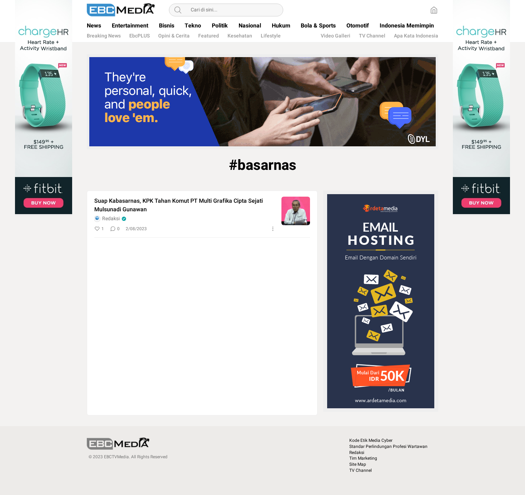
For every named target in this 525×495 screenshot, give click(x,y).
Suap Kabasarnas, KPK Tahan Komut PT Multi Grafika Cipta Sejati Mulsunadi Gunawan (178, 205)
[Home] (434, 10)
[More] (273, 229)
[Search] (177, 10)
